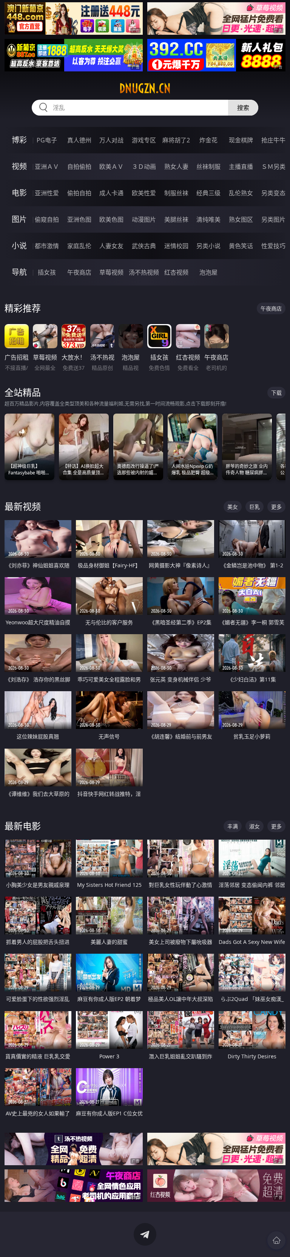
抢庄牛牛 (273, 140)
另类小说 (208, 246)
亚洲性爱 (47, 193)
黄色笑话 (241, 246)
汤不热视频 (144, 272)
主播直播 (241, 166)
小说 (19, 246)
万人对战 (111, 140)
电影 (19, 193)
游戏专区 (144, 140)
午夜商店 (79, 272)
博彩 (19, 140)
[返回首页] (276, 1240)
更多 (276, 506)
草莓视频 (111, 272)
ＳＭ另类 (273, 166)
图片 (19, 219)
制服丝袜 (176, 193)
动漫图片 (144, 219)
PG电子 (47, 140)
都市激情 (47, 246)
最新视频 (23, 506)
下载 (276, 392)
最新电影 (23, 826)
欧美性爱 (144, 193)
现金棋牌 (241, 140)
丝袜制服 (208, 166)
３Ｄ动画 (144, 166)
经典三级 (208, 193)
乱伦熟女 (241, 193)
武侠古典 (144, 246)
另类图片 (273, 219)
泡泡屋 (208, 272)
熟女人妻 (176, 166)
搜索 (243, 107)
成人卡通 (111, 193)
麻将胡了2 (176, 140)
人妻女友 (111, 246)
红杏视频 (176, 272)
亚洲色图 (79, 219)
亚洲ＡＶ (47, 166)
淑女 (254, 826)
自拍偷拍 (79, 166)
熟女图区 (241, 219)
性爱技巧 (273, 246)
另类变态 (273, 193)
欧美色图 (111, 219)
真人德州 (79, 140)
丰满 (232, 826)
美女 (232, 506)
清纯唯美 (208, 219)
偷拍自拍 (79, 193)
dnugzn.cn (145, 88)
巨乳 (254, 506)
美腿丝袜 (176, 219)
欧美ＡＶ (111, 166)
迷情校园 (176, 246)
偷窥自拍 (47, 219)
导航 (19, 272)
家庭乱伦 (79, 246)
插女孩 (47, 272)
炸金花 (208, 140)
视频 (19, 166)
